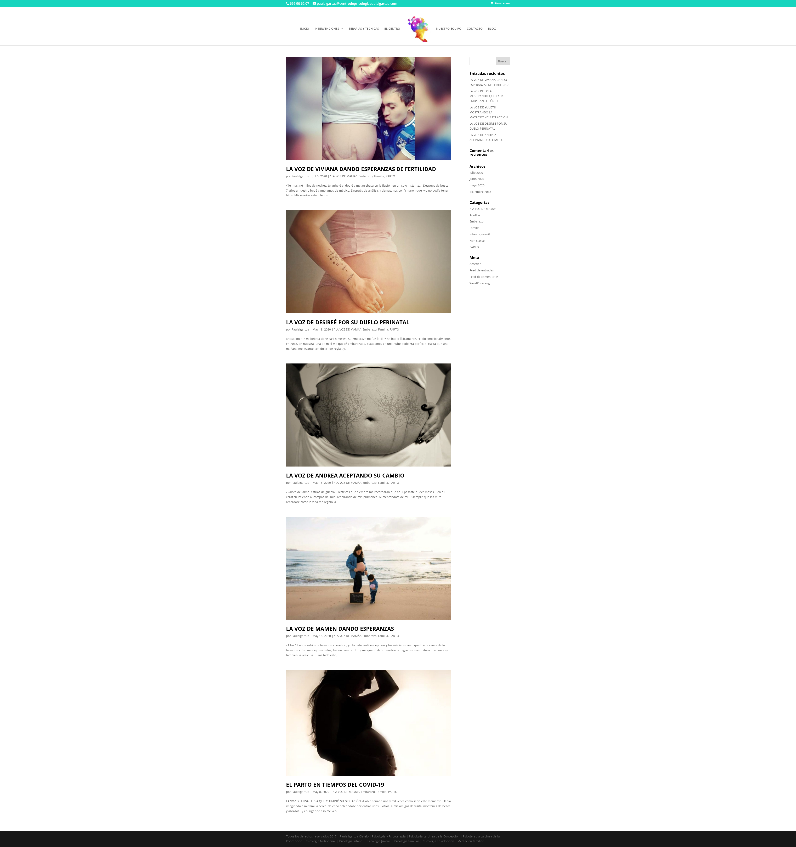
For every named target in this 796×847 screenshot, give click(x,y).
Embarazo (366, 176)
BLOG (492, 28)
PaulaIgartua (300, 176)
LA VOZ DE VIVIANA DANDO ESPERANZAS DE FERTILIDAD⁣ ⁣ (361, 169)
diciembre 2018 (480, 192)
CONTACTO (475, 28)
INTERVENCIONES (326, 28)
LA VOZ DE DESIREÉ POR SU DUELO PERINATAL (347, 322)
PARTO (390, 176)
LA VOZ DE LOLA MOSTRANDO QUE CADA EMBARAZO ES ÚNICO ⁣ (487, 96)
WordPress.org (480, 283)
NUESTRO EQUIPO (448, 28)
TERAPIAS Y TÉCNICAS (364, 28)
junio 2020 (477, 179)
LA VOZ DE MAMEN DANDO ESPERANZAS (340, 628)
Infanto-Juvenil (480, 234)
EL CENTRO (392, 28)
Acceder (475, 264)
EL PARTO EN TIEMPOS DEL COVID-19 (335, 784)
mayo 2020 (477, 185)
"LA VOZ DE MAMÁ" (343, 176)
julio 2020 (476, 173)
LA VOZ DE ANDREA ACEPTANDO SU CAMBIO (345, 475)
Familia (379, 176)
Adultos (475, 215)
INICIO (304, 28)
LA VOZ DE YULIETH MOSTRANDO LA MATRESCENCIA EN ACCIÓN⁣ (489, 112)
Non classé (477, 241)
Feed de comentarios (484, 277)
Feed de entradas (482, 270)
